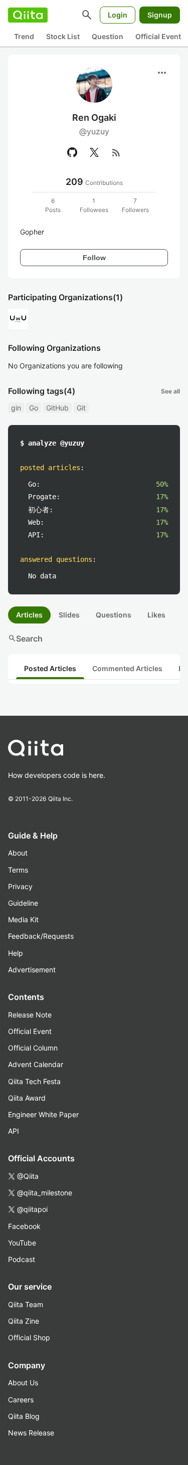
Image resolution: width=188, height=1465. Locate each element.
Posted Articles (50, 668)
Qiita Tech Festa (34, 1081)
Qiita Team (25, 1304)
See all (170, 391)
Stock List (63, 36)
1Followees (94, 205)
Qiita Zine (23, 1321)
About (18, 853)
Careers (21, 1399)
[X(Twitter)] (94, 152)
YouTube (22, 1242)
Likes (156, 614)
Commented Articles (127, 668)
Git (81, 407)
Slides (69, 614)
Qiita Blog (24, 1416)
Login (117, 15)
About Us (23, 1382)
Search (25, 639)
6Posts (53, 205)
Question (107, 36)
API (13, 1131)
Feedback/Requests (41, 936)
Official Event (158, 36)
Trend (24, 36)
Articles (29, 614)
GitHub (57, 407)
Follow (94, 258)
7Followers (135, 205)
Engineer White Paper (43, 1114)
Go (33, 407)
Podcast (21, 1259)
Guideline (23, 903)
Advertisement (32, 969)
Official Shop (29, 1337)
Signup (159, 15)
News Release (31, 1432)
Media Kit (23, 919)
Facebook (24, 1226)
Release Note (30, 1014)
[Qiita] (28, 15)
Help (15, 953)
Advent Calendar (35, 1064)
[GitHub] (72, 152)
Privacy (20, 886)
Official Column (33, 1047)
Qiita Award (27, 1098)
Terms (18, 870)
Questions (113, 614)
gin (16, 407)
